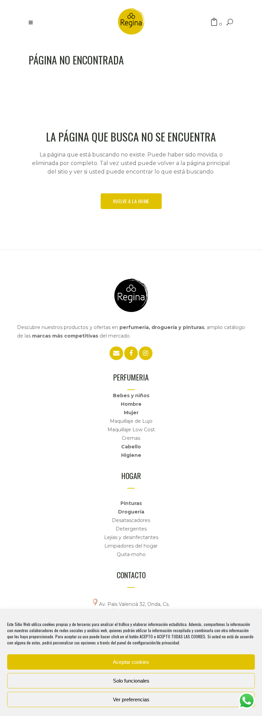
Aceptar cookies (131, 662)
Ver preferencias (131, 699)
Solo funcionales (131, 681)
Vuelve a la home (131, 201)
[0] (214, 22)
